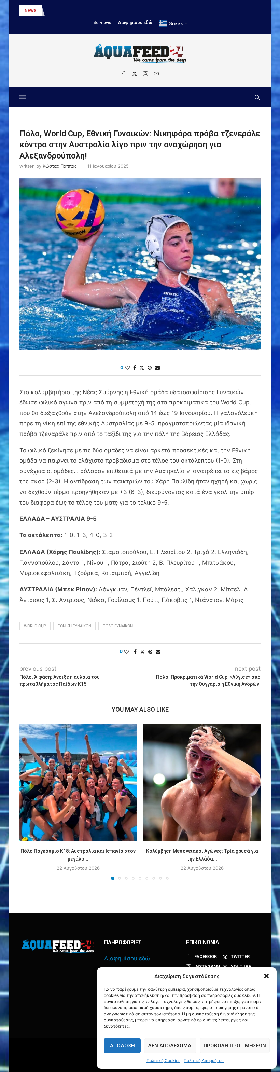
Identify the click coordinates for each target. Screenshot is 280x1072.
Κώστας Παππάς (60, 166)
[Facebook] (123, 73)
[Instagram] (145, 73)
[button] (266, 976)
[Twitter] (134, 73)
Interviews (101, 22)
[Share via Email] (157, 367)
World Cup (35, 625)
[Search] (257, 97)
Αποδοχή (122, 1046)
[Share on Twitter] (141, 367)
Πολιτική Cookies (163, 1060)
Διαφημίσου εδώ (135, 22)
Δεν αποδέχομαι (170, 1046)
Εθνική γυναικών (74, 625)
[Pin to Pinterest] (150, 367)
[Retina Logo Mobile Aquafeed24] (58, 946)
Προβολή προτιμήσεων (235, 1046)
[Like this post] (127, 367)
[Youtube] (156, 73)
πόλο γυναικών (118, 625)
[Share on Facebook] (134, 367)
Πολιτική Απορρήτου (204, 1060)
